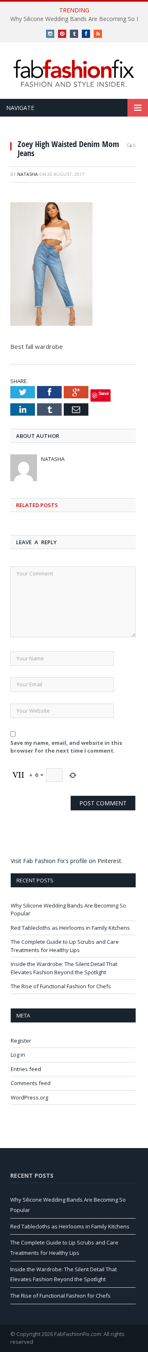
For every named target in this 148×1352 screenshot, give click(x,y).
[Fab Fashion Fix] (74, 73)
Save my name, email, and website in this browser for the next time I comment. (66, 747)
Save (104, 393)
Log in (18, 1054)
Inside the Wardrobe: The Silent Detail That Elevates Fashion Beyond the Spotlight (64, 968)
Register (21, 1040)
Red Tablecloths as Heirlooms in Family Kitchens (70, 927)
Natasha (27, 174)
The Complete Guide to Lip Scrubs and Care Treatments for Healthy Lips (65, 946)
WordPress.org (29, 1097)
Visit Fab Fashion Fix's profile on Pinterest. (67, 861)
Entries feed (26, 1069)
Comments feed (31, 1083)
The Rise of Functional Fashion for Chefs (61, 986)
